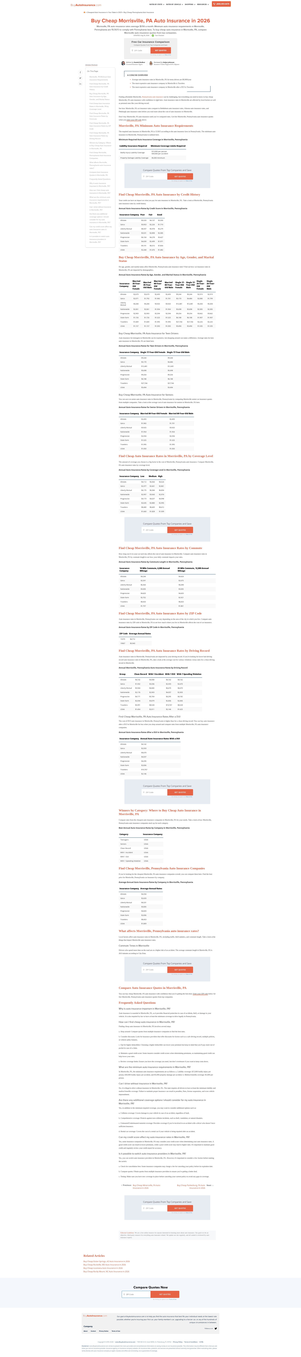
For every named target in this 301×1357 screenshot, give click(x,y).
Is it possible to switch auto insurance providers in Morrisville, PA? (99, 239)
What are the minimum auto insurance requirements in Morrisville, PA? (99, 200)
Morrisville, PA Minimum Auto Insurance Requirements (100, 78)
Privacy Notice (103, 1331)
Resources (202, 4)
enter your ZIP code (134, 120)
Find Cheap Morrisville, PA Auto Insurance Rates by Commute (99, 116)
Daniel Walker (139, 62)
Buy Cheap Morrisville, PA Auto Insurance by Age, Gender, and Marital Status (99, 96)
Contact (93, 1331)
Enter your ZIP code (200, 994)
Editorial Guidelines (127, 1233)
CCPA (201, 1342)
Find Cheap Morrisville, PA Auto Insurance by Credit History (99, 86)
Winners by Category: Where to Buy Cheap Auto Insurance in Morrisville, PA (100, 145)
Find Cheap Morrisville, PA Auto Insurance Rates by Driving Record (99, 136)
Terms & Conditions (191, 1342)
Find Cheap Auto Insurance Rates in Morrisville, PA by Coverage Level (99, 106)
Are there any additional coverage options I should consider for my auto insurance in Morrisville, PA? (99, 218)
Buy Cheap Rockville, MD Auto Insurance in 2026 (104, 1264)
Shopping (189, 4)
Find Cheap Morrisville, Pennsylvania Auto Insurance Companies (100, 155)
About (85, 1331)
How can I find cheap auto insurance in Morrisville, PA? (99, 191)
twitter (215, 1328)
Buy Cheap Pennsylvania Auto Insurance (139, 12)
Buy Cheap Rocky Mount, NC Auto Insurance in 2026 (106, 1271)
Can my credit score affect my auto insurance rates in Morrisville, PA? (100, 229)
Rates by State (155, 4)
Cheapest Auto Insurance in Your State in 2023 (104, 12)
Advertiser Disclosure (91, 65)
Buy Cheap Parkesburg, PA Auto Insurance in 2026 (191, 1186)
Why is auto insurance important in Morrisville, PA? (99, 184)
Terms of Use (168, 54)
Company (88, 1326)
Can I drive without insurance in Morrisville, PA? (100, 208)
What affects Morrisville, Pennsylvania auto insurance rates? (100, 165)
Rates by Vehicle (173, 4)
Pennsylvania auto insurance (152, 97)
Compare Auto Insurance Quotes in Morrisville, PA (98, 173)
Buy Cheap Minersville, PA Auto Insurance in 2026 (146, 1186)
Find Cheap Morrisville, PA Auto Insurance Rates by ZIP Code (100, 126)
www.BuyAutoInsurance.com (125, 1342)
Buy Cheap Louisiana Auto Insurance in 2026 (103, 1268)
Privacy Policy (177, 1342)
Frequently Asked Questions (99, 179)
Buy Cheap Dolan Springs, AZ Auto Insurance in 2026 (106, 1261)
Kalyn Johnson (168, 62)
